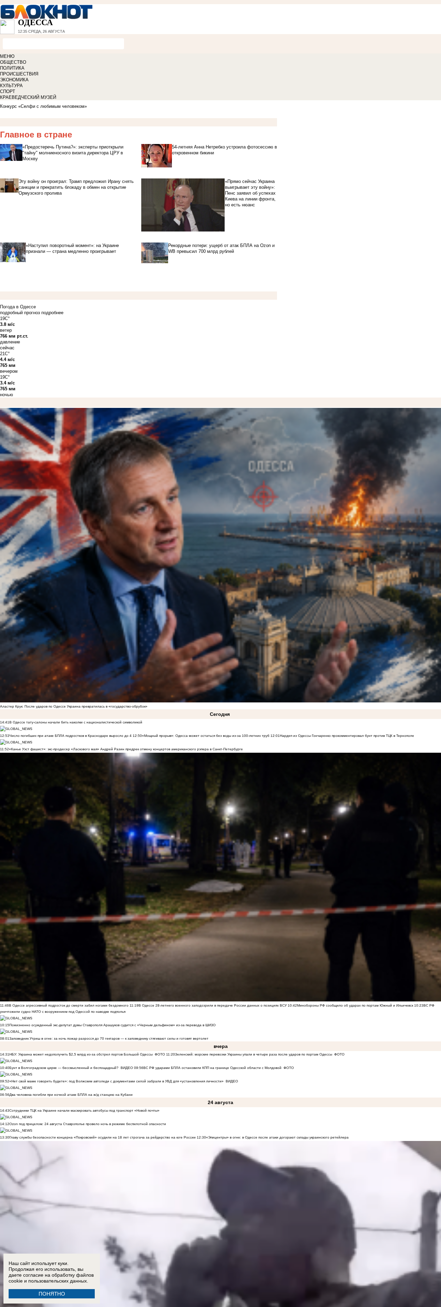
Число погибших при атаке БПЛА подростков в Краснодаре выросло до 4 (70, 736)
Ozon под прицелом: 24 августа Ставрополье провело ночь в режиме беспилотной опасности (87, 1124)
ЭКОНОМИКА (14, 79)
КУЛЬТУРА (11, 85)
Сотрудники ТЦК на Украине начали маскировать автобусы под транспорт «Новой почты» (84, 1110)
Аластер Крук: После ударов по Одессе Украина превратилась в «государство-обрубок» (73, 706)
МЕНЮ (7, 56)
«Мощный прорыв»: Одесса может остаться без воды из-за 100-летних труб (205, 736)
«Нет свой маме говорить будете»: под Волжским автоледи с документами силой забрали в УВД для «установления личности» (116, 1081)
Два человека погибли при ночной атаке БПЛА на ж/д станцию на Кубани (71, 1095)
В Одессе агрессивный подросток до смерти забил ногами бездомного (69, 1005)
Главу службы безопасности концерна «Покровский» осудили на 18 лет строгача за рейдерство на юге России (103, 1137)
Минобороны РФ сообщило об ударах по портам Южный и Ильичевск (355, 1005)
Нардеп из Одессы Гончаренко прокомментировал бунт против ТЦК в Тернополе (347, 736)
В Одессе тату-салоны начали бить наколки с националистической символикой (75, 722)
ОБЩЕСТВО (13, 62)
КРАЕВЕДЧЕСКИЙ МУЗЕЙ (28, 97)
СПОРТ (7, 91)
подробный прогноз (20, 312)
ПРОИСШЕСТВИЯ (19, 73)
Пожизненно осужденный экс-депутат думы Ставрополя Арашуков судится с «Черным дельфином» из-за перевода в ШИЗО (112, 1025)
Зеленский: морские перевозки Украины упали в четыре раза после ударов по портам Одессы (253, 1054)
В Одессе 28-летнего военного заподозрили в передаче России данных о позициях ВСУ (213, 1005)
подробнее (52, 312)
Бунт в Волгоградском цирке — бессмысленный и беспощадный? (64, 1068)
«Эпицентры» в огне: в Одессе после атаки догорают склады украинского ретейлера (277, 1137)
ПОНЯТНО (52, 1294)
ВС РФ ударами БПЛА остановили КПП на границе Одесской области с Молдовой (212, 1068)
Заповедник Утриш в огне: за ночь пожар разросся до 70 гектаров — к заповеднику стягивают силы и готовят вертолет (108, 1038)
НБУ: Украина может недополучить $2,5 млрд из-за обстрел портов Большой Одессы (81, 1054)
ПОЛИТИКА (12, 68)
